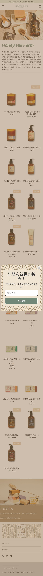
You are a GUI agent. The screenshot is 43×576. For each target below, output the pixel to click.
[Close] (39, 267)
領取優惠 (21, 301)
